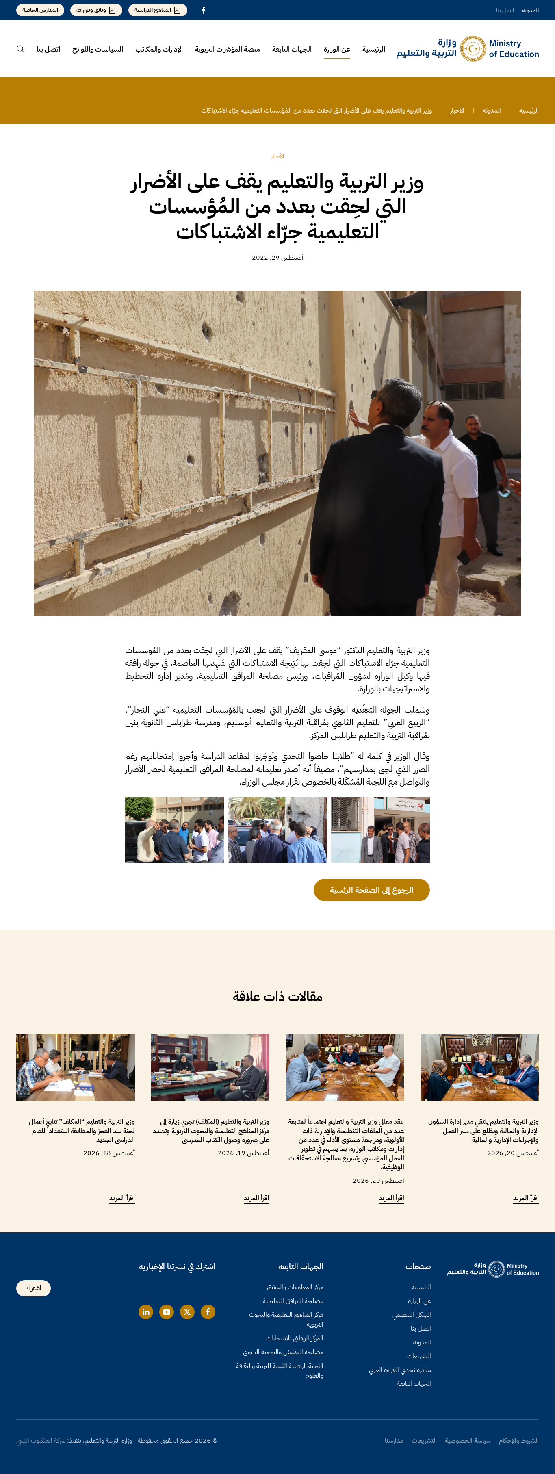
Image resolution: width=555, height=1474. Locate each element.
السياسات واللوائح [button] (97, 48)
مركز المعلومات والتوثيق (295, 1287)
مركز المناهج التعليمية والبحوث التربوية (286, 1319)
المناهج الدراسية (152, 10)
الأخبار (277, 156)
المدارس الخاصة (40, 10)
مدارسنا (394, 1441)
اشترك (33, 1288)
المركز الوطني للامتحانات (294, 1338)
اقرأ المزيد (526, 1198)
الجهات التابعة (414, 1384)
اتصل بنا (505, 10)
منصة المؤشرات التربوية (227, 48)
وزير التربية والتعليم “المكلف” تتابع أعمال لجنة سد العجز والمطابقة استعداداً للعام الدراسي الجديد (82, 1131)
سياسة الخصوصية (468, 1441)
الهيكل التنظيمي (411, 1315)
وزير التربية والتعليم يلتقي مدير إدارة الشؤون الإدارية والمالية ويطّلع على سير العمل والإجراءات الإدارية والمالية (483, 1131)
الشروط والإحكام (519, 1441)
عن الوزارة (419, 1301)
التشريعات (419, 1356)
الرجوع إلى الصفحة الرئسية (372, 890)
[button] (20, 48)
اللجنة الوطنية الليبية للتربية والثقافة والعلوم (279, 1371)
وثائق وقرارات (91, 10)
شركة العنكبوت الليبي (40, 1441)
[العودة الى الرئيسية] (468, 48)
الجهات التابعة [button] (292, 48)
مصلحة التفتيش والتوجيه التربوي (283, 1352)
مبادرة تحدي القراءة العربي (400, 1370)
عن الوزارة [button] (337, 48)
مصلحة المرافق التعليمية (293, 1301)
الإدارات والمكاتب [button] (159, 48)
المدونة (530, 10)
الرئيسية (373, 48)
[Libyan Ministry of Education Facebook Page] (203, 10)
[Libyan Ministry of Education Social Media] (208, 1312)
